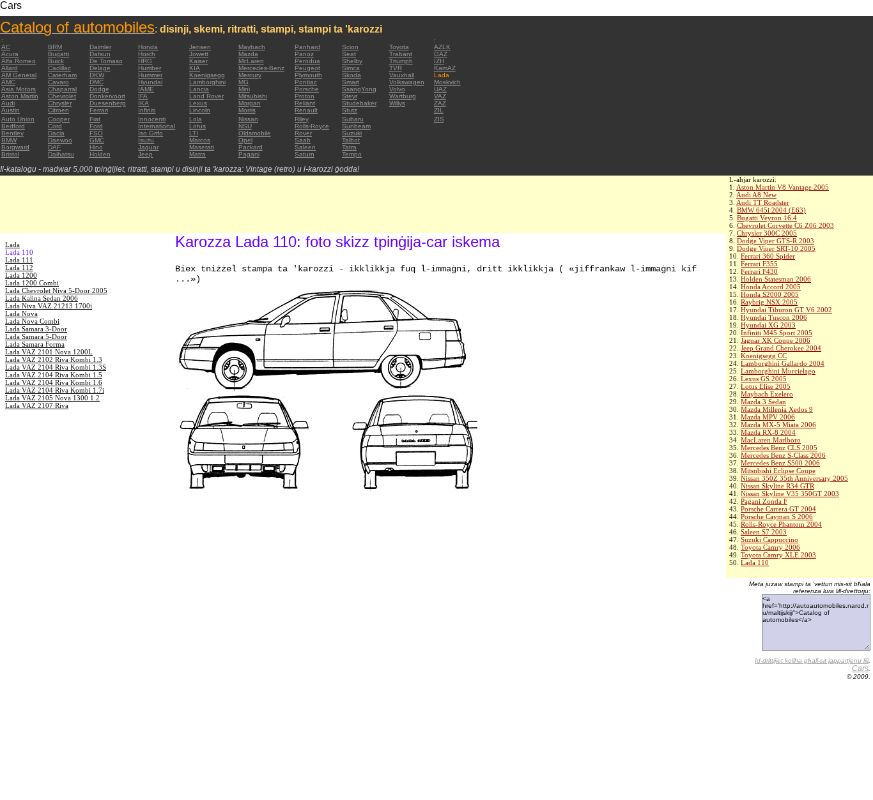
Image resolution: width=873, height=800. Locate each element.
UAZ (440, 89)
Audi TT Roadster (762, 202)
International (156, 126)
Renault (306, 110)
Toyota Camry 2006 (770, 547)
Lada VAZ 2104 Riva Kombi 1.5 (53, 375)
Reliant (305, 103)
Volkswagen (406, 82)
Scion (350, 46)
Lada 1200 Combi (32, 283)
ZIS (439, 119)
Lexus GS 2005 (764, 378)
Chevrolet (62, 96)
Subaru (353, 119)
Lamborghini (207, 82)
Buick (56, 60)
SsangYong (359, 89)
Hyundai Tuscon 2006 (774, 317)
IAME (146, 89)
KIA (194, 68)
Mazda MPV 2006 (768, 417)
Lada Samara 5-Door (36, 336)
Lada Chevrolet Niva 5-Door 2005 (56, 290)
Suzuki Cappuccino (769, 539)
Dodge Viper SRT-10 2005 (776, 248)
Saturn (304, 154)
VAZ (440, 96)
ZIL (439, 110)
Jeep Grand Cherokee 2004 (781, 348)
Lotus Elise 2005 (766, 386)
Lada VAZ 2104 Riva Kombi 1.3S (55, 367)
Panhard (307, 46)
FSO (96, 133)
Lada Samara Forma (35, 344)
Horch (146, 53)
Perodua (307, 60)
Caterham (62, 75)
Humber (149, 68)
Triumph (401, 60)
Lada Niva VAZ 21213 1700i (48, 306)
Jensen (200, 46)
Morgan (249, 103)
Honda (148, 46)
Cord (55, 126)
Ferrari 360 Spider (768, 256)
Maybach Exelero (767, 394)
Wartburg (402, 96)
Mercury (249, 75)
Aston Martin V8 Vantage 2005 (782, 187)
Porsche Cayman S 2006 (777, 516)
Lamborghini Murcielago (778, 371)
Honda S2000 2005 (770, 294)
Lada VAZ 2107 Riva (36, 405)
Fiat (94, 119)
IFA (143, 96)
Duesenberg (107, 103)
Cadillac (59, 68)
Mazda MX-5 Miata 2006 (778, 424)
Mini (244, 89)
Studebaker (359, 103)
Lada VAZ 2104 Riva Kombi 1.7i (54, 390)
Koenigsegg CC (764, 355)
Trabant (400, 53)
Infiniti (146, 110)
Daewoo (60, 140)
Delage (100, 68)
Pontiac (306, 82)
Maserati (201, 147)
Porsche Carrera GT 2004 (778, 509)
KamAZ (445, 68)
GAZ (440, 53)
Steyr (349, 96)
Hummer (150, 75)
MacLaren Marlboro (771, 440)
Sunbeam (356, 126)
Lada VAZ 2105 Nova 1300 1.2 (52, 398)
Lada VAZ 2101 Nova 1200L (49, 352)
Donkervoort (107, 96)
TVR (395, 68)
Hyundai (150, 82)
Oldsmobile (254, 133)
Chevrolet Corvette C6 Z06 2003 (785, 225)
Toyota (399, 46)
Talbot (351, 140)
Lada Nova (21, 313)
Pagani (248, 154)
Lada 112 (19, 267)
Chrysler (60, 103)
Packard (250, 147)
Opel (245, 140)
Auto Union (18, 119)
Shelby (352, 60)
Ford (96, 126)
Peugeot (307, 68)
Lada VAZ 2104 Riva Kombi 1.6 (53, 382)
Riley (302, 119)
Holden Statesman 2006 (776, 279)
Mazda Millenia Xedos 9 (777, 409)
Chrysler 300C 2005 (767, 233)
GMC (96, 140)
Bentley (12, 133)
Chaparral (62, 89)
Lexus (198, 103)
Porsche (307, 89)
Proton (304, 96)
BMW (9, 140)
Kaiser (198, 60)
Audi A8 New (756, 195)
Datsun (100, 53)
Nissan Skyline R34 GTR (777, 486)
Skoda (351, 75)
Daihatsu (61, 154)
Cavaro (58, 82)
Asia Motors (18, 89)
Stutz (349, 110)
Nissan (248, 119)
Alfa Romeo (18, 60)
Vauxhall (401, 75)
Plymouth (308, 75)
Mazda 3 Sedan (763, 401)
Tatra (349, 147)
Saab (303, 140)
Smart (350, 82)
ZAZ (440, 103)
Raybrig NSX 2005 (769, 302)
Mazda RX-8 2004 (768, 432)
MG (243, 82)
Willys (397, 103)
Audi (8, 103)
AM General (18, 75)
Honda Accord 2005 (771, 287)
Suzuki (352, 133)
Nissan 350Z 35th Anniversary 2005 (794, 478)
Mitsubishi (252, 96)
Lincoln (199, 110)
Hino (96, 147)
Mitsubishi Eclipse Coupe (778, 470)
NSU (245, 126)
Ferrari (98, 110)
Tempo (352, 154)
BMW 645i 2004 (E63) (771, 210)
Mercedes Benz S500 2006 (780, 463)
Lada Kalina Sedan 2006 (41, 298)
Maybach (251, 46)
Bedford (13, 126)
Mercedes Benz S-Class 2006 (783, 455)
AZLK (442, 46)
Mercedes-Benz (261, 68)
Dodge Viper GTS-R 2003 (775, 241)
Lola (195, 119)
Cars (860, 668)
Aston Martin (19, 96)
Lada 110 (755, 562)
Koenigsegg (207, 75)
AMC (8, 82)
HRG (145, 60)
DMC (96, 82)
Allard (9, 68)
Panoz (304, 53)
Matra (197, 154)
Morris (247, 110)
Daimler (100, 46)
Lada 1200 (21, 275)
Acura (10, 53)
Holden (100, 154)
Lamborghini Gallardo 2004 (782, 363)
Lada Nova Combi (32, 321)
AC (5, 46)
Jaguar (148, 147)
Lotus (197, 126)
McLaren (251, 60)
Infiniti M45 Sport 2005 (776, 332)
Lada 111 (19, 260)
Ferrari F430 (759, 271)
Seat (349, 53)
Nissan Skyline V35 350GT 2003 (790, 493)
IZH (439, 60)
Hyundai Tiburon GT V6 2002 (786, 309)
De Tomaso (106, 60)
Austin (10, 110)
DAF (54, 147)
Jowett (198, 53)
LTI (193, 133)
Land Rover (206, 96)
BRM (55, 46)
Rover (303, 133)
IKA (143, 103)
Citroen (58, 110)
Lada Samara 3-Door (36, 329)
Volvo (397, 89)
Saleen (305, 147)
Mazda (248, 53)
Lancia (199, 89)
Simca (351, 68)
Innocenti (152, 119)
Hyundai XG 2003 (768, 325)
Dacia (56, 133)
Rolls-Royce (312, 126)
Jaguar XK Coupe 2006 (775, 340)
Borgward (15, 147)
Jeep (145, 154)
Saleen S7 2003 (764, 532)
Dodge (99, 89)
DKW (96, 75)
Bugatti (58, 53)
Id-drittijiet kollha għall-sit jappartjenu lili (812, 660)
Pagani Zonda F (764, 501)
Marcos (199, 140)
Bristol (10, 154)
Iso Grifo (150, 133)
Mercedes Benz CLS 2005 (779, 447)
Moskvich (447, 82)
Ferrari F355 (759, 264)
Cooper (59, 119)
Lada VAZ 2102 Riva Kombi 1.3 (53, 359)
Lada (12, 244)
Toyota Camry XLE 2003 (778, 555)
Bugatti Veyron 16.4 (767, 218)
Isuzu (146, 140)
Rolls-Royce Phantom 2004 (781, 524)
